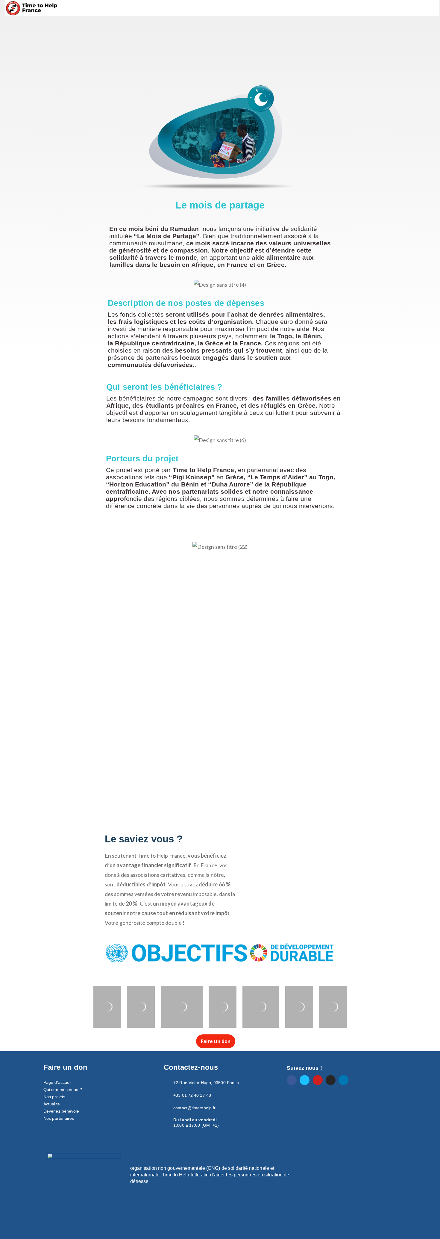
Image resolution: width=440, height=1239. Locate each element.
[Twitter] (304, 1080)
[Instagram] (331, 1080)
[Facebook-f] (292, 1080)
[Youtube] (318, 1080)
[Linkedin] (343, 1080)
